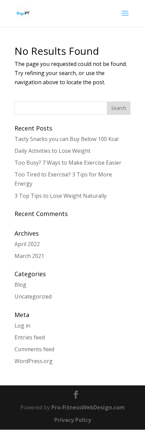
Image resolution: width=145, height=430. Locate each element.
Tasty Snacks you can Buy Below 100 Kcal (66, 139)
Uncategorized (33, 296)
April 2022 (27, 244)
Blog (20, 284)
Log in (22, 325)
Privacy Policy (72, 420)
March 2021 (29, 256)
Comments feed (34, 349)
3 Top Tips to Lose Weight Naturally (60, 195)
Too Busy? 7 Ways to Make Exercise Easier (67, 162)
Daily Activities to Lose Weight (52, 150)
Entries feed (29, 337)
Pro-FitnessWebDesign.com (88, 407)
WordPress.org (33, 361)
